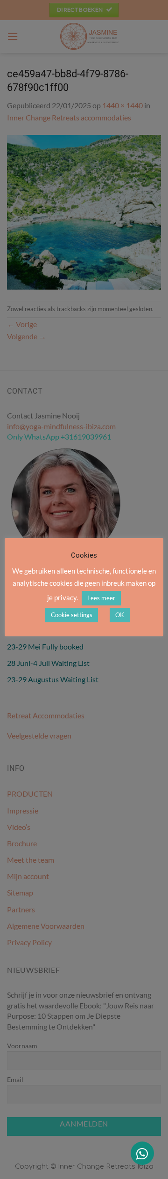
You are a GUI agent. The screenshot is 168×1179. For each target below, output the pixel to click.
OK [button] (119, 615)
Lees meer (101, 598)
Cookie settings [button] (71, 615)
